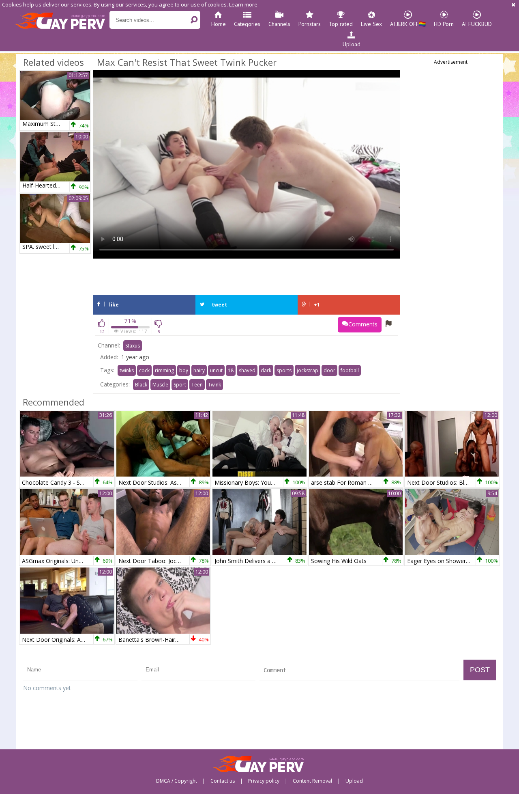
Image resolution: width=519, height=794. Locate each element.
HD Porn (444, 24)
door (329, 370)
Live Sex (371, 24)
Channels (279, 24)
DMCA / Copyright (176, 781)
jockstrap (307, 370)
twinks (127, 370)
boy (183, 370)
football (350, 370)
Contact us (222, 781)
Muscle (160, 384)
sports (284, 370)
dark (266, 370)
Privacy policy (263, 781)
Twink (214, 384)
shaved (247, 370)
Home (218, 24)
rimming (164, 370)
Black (141, 384)
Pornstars (309, 24)
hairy (199, 370)
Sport (180, 384)
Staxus (132, 345)
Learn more (243, 4)
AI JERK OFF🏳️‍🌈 (408, 24)
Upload (351, 44)
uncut (216, 370)
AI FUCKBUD (477, 24)
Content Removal (312, 781)
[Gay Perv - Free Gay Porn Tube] (61, 20)
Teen (197, 384)
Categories (247, 24)
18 (231, 370)
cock (144, 370)
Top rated (341, 24)
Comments (362, 324)
